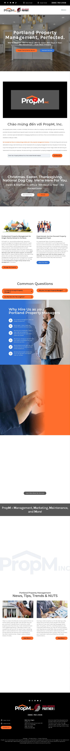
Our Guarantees (27, 194)
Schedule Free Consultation (32, 424)
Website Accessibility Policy (42, 743)
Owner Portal (28, 3)
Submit (57, 155)
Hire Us (43, 194)
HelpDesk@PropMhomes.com (27, 743)
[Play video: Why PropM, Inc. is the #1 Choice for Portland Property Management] (35, 100)
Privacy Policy (33, 738)
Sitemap (25, 738)
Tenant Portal (43, 3)
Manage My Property (10, 267)
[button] (5, 3)
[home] (10, 10)
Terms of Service (42, 738)
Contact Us (6, 727)
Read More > (27, 638)
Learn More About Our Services (35, 493)
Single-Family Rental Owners (26, 50)
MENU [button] (64, 10)
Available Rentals (47, 50)
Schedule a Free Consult (35, 566)
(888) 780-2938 (58, 3)
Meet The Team (43, 262)
